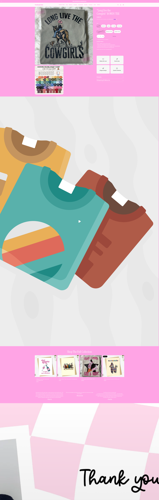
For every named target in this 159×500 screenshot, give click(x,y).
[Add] (55, 375)
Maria (50, 399)
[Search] (118, 4)
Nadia (110, 399)
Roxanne (80, 396)
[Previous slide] (1, 1)
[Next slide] (157, 1)
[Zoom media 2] (49, 80)
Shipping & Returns (103, 80)
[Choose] (100, 375)
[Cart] (123, 4)
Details (99, 77)
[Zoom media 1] (64, 36)
